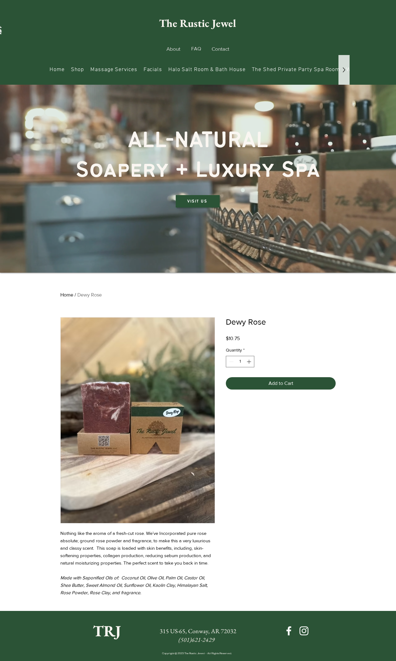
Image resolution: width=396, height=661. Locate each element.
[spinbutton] (240, 361)
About (173, 49)
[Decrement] (231, 361)
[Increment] (249, 361)
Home (66, 294)
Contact (220, 49)
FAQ (196, 48)
